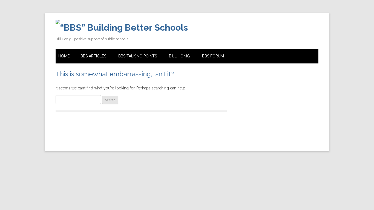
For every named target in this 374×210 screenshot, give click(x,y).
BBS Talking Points (137, 56)
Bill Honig (179, 56)
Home (64, 56)
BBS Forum (213, 56)
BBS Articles (93, 56)
